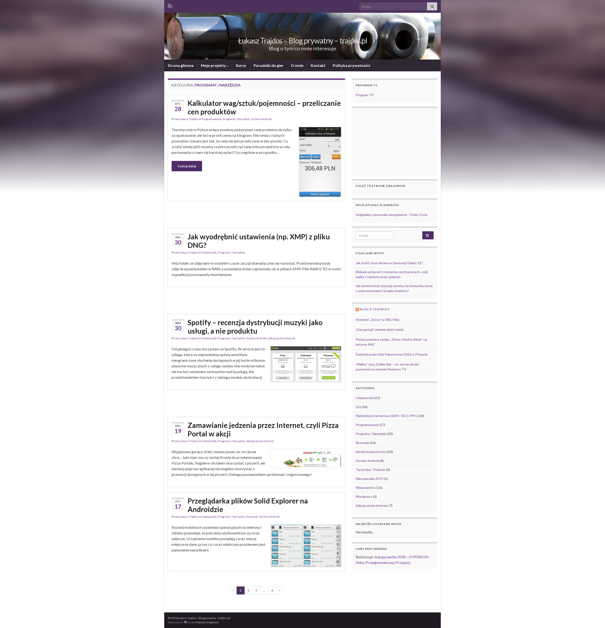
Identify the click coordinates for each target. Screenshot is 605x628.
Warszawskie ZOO (369, 479)
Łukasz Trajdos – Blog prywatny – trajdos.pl (302, 40)
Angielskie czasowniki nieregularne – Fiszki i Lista (391, 215)
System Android (261, 119)
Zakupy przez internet (281, 338)
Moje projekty (214, 65)
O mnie (297, 65)
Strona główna (181, 65)
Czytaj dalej (186, 166)
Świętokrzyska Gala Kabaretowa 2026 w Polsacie (392, 354)
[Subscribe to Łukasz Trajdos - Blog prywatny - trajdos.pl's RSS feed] (170, 5)
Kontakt (318, 65)
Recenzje (252, 516)
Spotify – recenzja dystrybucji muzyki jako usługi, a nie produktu (255, 326)
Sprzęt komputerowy (371, 452)
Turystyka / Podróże (370, 470)
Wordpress (364, 497)
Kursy (241, 65)
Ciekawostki (209, 252)
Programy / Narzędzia (236, 119)
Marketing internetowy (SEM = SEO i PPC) (387, 416)
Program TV (365, 95)
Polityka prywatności (351, 65)
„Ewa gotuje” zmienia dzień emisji (379, 329)
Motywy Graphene (207, 622)
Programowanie (211, 119)
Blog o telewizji (374, 309)
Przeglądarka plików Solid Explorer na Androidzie (248, 504)
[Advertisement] (256, 214)
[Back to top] (594, 617)
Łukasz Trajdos (188, 119)
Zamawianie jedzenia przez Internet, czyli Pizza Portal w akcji (263, 429)
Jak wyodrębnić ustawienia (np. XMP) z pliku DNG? (259, 240)
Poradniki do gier (269, 65)
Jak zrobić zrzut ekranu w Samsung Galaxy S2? (389, 263)
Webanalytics (366, 488)
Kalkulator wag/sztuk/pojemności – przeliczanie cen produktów (264, 107)
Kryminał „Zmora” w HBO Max (377, 320)
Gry (358, 407)
